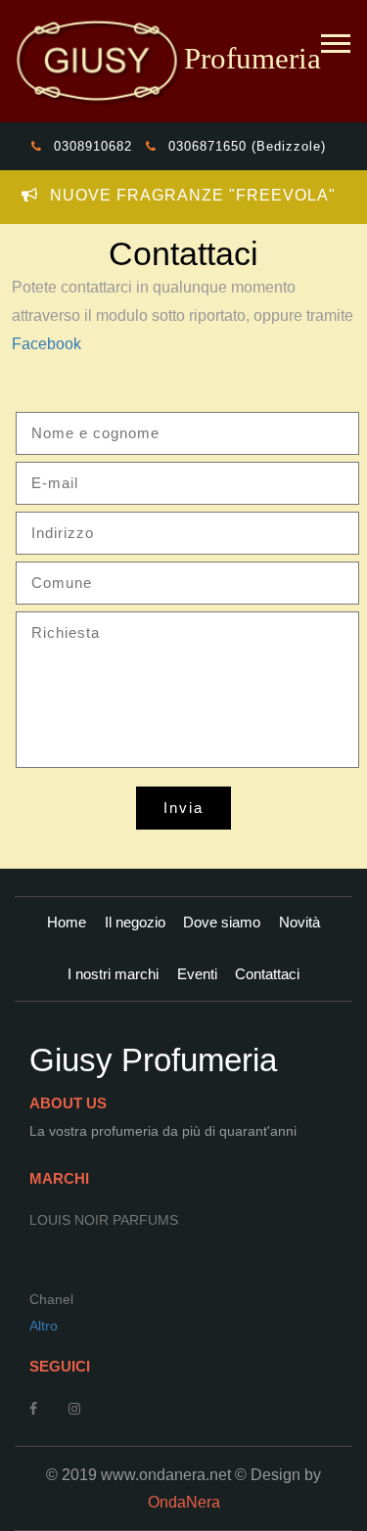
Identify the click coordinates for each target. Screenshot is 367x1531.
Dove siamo (221, 922)
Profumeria (252, 58)
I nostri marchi (113, 974)
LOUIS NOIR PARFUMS (103, 1220)
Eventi (197, 974)
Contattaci (267, 974)
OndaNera (184, 1501)
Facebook (46, 343)
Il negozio (135, 922)
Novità (299, 922)
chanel (51, 1299)
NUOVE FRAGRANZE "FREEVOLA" (190, 194)
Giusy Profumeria (153, 1060)
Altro (43, 1325)
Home (66, 922)
